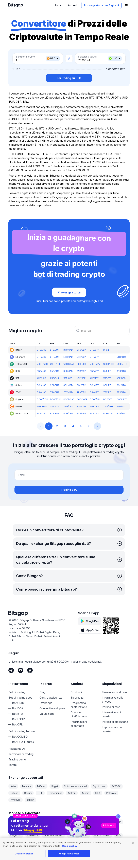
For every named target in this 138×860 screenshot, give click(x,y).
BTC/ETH (107, 350)
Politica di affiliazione (115, 721)
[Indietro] (40, 426)
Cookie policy (69, 846)
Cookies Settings (23, 853)
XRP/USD (41, 378)
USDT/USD (42, 364)
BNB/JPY (94, 371)
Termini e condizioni (114, 692)
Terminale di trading (20, 754)
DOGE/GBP (82, 399)
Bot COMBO (20, 736)
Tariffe (12, 764)
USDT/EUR (55, 364)
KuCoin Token (102, 835)
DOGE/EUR (55, 399)
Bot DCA (17, 708)
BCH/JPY (94, 413)
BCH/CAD (68, 413)
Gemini (28, 793)
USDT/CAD (68, 364)
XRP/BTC (121, 378)
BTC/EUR (54, 350)
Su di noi (76, 692)
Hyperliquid (55, 793)
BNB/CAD (68, 371)
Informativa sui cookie (111, 714)
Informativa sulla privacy (112, 699)
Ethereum (32, 835)
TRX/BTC (121, 392)
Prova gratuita (69, 292)
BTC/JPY (94, 350)
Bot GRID (18, 703)
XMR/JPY (94, 406)
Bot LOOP (18, 719)
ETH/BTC (121, 357)
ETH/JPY (94, 357)
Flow (71, 835)
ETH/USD (41, 357)
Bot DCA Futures (23, 742)
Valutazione (47, 713)
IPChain (84, 835)
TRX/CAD (68, 392)
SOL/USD (41, 385)
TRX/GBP (81, 392)
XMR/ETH (108, 406)
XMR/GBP (81, 406)
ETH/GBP (81, 357)
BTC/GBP (81, 350)
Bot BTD (17, 713)
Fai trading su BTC (69, 78)
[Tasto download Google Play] (89, 621)
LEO (118, 835)
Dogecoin (15, 835)
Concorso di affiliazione (79, 714)
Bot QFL (17, 724)
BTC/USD (41, 350)
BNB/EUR (54, 371)
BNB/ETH (107, 371)
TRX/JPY (94, 392)
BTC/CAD (68, 350)
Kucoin (85, 793)
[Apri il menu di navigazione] (126, 5)
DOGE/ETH (108, 399)
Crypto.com (99, 786)
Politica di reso (111, 707)
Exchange (46, 703)
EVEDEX (116, 786)
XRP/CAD (68, 378)
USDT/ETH (108, 364)
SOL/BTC (121, 385)
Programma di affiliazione (79, 705)
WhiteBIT (15, 799)
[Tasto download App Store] (89, 630)
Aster (13, 786)
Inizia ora (108, 825)
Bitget (54, 786)
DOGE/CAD (68, 399)
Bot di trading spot (20, 697)
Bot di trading (16, 692)
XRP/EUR (54, 378)
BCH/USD (41, 413)
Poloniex (111, 793)
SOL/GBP (81, 385)
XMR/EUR (54, 406)
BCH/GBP (81, 413)
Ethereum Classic (53, 835)
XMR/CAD (68, 406)
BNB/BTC (121, 371)
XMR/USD (42, 406)
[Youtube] (20, 670)
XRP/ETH (107, 378)
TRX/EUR (54, 392)
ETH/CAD (68, 357)
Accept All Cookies (69, 853)
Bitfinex (41, 786)
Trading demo (17, 759)
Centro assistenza (51, 697)
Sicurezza (77, 697)
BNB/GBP (81, 371)
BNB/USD (41, 371)
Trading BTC (69, 489)
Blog (42, 692)
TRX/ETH (107, 392)
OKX (97, 793)
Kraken (72, 793)
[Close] (118, 816)
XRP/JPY (94, 378)
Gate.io (14, 793)
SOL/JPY (94, 385)
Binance (26, 786)
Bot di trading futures (21, 731)
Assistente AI (16, 748)
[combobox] (102, 330)
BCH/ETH (108, 413)
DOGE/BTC (122, 399)
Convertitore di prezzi (53, 708)
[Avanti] (97, 426)
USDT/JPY (95, 364)
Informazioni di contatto (79, 723)
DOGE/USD (42, 399)
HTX (40, 793)
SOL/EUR (54, 385)
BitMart (30, 799)
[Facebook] (30, 670)
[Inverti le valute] (69, 58)
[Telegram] (11, 670)
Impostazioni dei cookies (112, 729)
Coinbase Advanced (75, 786)
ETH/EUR (54, 357)
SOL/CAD (68, 385)
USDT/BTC (122, 364)
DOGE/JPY (95, 399)
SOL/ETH (107, 385)
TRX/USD (41, 392)
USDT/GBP (82, 364)
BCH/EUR (54, 413)
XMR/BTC (121, 406)
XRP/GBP (81, 378)
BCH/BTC (121, 413)
